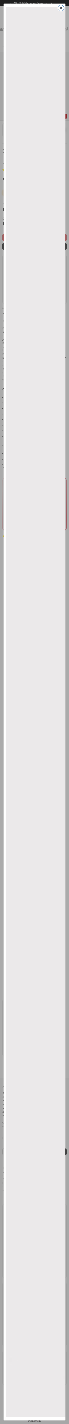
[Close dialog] (61, 8)
